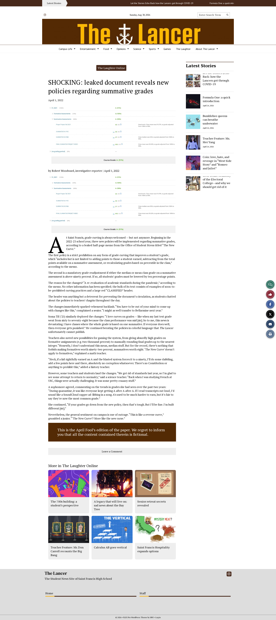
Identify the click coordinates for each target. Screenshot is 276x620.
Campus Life (65, 48)
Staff (143, 593)
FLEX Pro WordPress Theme (135, 617)
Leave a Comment (112, 451)
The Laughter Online (111, 68)
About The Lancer (205, 48)
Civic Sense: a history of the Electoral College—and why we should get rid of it (217, 181)
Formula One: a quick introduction (216, 3)
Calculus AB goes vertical (110, 547)
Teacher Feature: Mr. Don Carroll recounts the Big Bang (67, 551)
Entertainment (88, 48)
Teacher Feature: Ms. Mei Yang (216, 140)
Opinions (121, 48)
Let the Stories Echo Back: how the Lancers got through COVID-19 (152, 3)
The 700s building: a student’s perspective (65, 503)
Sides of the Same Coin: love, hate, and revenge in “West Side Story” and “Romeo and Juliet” (217, 160)
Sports (152, 48)
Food (106, 48)
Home (49, 593)
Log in (158, 617)
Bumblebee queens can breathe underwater (215, 119)
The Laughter (183, 48)
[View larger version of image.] (112, 136)
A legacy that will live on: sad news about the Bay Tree (110, 505)
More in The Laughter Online (73, 465)
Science (137, 48)
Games (167, 48)
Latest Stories (201, 66)
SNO (152, 617)
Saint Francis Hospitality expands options (153, 549)
